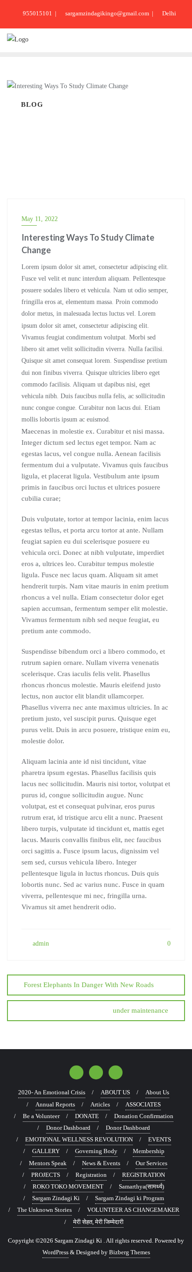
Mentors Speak (48, 1163)
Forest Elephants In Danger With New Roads (89, 985)
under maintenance (140, 1010)
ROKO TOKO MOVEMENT (68, 1186)
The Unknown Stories (44, 1209)
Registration (91, 1174)
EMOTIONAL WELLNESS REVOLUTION (79, 1139)
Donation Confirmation (143, 1116)
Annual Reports (55, 1104)
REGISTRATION (143, 1174)
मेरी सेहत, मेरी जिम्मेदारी (98, 1221)
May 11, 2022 (39, 218)
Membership (149, 1151)
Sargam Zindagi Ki (56, 1198)
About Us (157, 1092)
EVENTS (159, 1139)
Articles (100, 1104)
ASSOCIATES (143, 1104)
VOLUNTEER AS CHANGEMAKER (133, 1209)
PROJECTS (45, 1174)
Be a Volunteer (41, 1116)
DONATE (87, 1116)
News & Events (101, 1163)
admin (40, 943)
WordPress (55, 1252)
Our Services (151, 1163)
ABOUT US (115, 1092)
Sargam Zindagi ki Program (129, 1198)
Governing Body (96, 1151)
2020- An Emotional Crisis (51, 1092)
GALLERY (46, 1151)
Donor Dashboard (68, 1127)
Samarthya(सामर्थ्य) (141, 1186)
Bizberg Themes (129, 1252)
